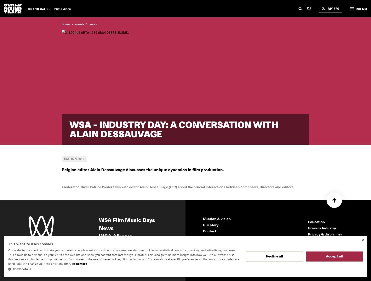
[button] (124, 269)
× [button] (363, 240)
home (66, 24)
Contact (209, 231)
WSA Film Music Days (127, 220)
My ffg (334, 8)
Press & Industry (322, 227)
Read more (80, 263)
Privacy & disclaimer (325, 234)
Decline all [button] (274, 256)
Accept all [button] (334, 256)
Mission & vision (217, 218)
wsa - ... (94, 24)
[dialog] (185, 256)
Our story (211, 224)
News (106, 228)
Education (316, 221)
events (79, 24)
